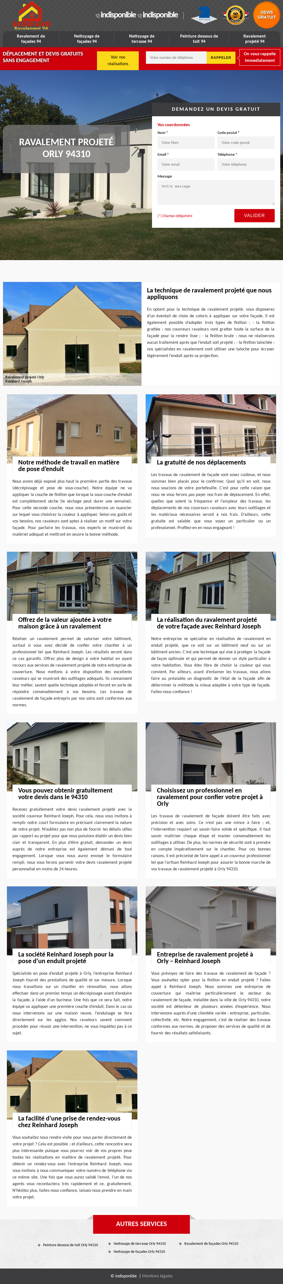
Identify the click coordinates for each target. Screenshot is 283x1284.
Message (165, 177)
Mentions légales (157, 1276)
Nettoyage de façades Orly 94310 (139, 1252)
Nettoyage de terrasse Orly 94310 (140, 1244)
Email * (163, 155)
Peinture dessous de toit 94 (199, 39)
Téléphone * (227, 155)
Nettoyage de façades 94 (86, 39)
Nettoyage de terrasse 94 (141, 39)
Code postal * (229, 133)
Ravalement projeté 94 (254, 39)
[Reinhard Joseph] (31, 15)
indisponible (118, 15)
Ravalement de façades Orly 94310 (211, 1244)
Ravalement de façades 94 (31, 39)
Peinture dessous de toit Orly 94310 (70, 1245)
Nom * (163, 133)
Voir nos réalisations (118, 60)
